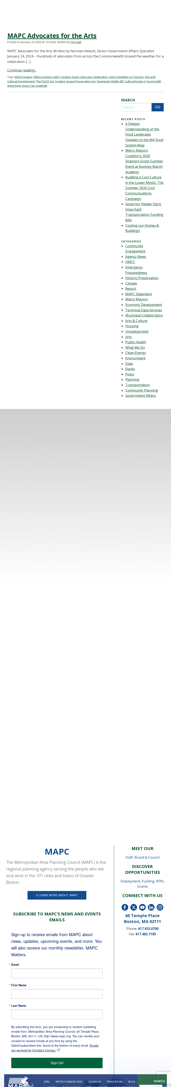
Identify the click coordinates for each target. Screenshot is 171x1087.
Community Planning (141, 390)
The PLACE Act (45, 81)
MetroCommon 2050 (69, 1082)
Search (159, 1081)
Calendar (94, 1082)
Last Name (18, 1005)
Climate (131, 283)
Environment (135, 358)
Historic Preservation (141, 278)
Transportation (137, 385)
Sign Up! (56, 1063)
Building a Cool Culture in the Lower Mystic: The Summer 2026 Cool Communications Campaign (144, 188)
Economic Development (143, 304)
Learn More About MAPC (58, 895)
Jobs (47, 1082)
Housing (132, 326)
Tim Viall (76, 42)
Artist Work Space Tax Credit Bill (27, 86)
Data (129, 363)
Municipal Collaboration (144, 315)
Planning (132, 379)
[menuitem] (46, 1082)
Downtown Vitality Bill (110, 81)
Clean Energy (135, 352)
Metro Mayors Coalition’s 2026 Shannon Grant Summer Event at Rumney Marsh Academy (144, 161)
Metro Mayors (136, 299)
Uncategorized (136, 331)
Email (15, 964)
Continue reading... (21, 70)
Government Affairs (140, 395)
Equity (130, 369)
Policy (129, 374)
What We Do (135, 347)
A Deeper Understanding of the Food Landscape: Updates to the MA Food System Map (144, 134)
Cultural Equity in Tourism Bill (143, 81)
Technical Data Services (143, 310)
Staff (129, 857)
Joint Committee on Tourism (126, 77)
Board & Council (147, 857)
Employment (130, 881)
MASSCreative (24, 77)
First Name (18, 985)
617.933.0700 (148, 928)
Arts (128, 337)
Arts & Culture (136, 320)
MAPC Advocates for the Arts (52, 35)
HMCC (130, 262)
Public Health (135, 342)
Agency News (135, 256)
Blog (131, 1082)
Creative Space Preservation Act (75, 81)
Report (130, 288)
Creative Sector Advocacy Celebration (84, 77)
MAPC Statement (138, 294)
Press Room (114, 1082)
